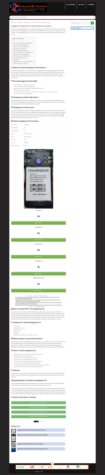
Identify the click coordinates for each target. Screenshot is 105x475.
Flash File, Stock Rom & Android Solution (25, 471)
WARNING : (17, 59)
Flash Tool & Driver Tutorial (20, 63)
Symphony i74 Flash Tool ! (20, 48)
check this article (34, 117)
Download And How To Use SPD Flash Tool (38, 412)
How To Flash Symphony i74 (20, 57)
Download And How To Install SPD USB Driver (39, 416)
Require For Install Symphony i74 (21, 54)
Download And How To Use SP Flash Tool (39, 402)
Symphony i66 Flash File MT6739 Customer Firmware (31, 430)
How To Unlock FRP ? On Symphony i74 (23, 52)
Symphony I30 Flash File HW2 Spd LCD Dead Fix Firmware (32, 435)
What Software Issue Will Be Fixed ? (22, 56)
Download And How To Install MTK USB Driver (38, 407)
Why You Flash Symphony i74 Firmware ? (23, 43)
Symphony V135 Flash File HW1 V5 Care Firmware (30, 444)
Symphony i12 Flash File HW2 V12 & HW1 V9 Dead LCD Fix (32, 448)
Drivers (91, 4)
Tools (82, 4)
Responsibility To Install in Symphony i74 (24, 61)
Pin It (42, 421)
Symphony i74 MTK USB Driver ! (21, 46)
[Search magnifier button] (94, 17)
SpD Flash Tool (27, 136)
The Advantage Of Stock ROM (20, 44)
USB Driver (19, 329)
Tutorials (71, 4)
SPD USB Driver (28, 133)
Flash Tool (17, 331)
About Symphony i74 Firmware (20, 50)
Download (15, 104)
